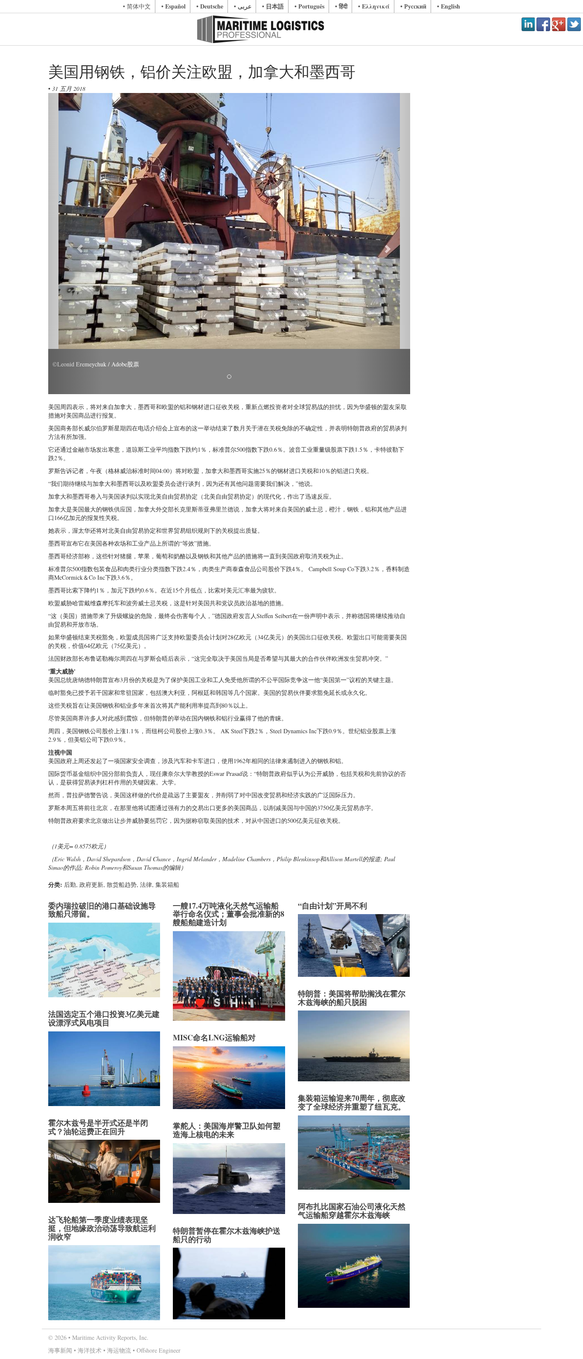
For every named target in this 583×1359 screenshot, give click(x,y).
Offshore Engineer (159, 1350)
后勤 (70, 884)
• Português (309, 6)
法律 (146, 884)
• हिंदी (341, 6)
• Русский (413, 6)
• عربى (242, 6)
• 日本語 (273, 6)
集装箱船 (167, 884)
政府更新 (91, 884)
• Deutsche (209, 6)
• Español (173, 6)
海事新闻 (60, 1350)
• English (448, 6)
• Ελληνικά (374, 6)
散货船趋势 (122, 884)
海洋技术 (90, 1350)
